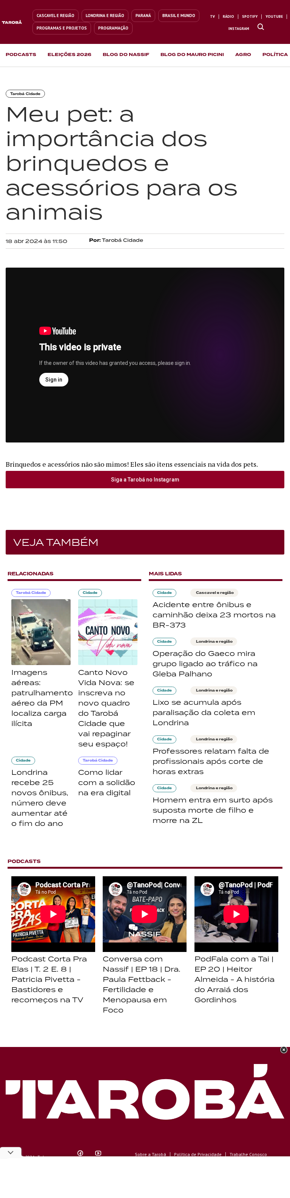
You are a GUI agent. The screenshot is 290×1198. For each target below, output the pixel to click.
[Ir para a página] (260, 27)
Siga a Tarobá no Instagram (145, 480)
